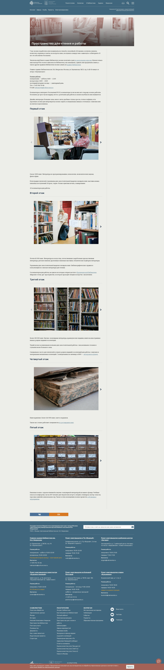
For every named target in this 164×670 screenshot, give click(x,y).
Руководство (34, 628)
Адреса (100, 3)
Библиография (61, 625)
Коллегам (80, 3)
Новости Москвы (62, 654)
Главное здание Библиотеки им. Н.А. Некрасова (42, 539)
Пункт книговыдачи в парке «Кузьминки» (112, 573)
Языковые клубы (62, 631)
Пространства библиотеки (39, 623)
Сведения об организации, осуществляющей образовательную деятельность (121, 10)
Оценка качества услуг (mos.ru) (67, 651)
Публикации (88, 613)
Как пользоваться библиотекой (67, 613)
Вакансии (109, 3)
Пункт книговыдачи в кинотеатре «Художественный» (43, 573)
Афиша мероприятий (64, 628)
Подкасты (87, 618)
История (33, 618)
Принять (130, 667)
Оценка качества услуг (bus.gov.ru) (68, 646)
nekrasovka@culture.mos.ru (44, 87)
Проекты (51, 10)
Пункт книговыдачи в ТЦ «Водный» (79, 538)
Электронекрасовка (61, 10)
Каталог (32, 10)
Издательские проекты (37, 636)
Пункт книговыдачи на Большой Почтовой (78, 573)
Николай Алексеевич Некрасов (40, 620)
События (87, 615)
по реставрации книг (66, 422)
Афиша (39, 10)
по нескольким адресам (83, 60)
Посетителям (70, 3)
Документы (33, 631)
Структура (33, 638)
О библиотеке (90, 3)
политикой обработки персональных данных (45, 667)
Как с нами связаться (37, 633)
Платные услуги (35, 625)
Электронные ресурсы (64, 618)
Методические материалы (92, 610)
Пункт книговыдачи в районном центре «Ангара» (117, 539)
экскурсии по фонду (91, 354)
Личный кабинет (62, 615)
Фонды (32, 615)
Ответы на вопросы (63, 643)
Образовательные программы (93, 620)
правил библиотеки (74, 65)
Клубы (45, 10)
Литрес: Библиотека (63, 610)
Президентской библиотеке (87, 272)
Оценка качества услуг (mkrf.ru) (67, 649)
